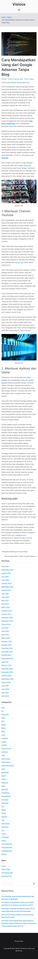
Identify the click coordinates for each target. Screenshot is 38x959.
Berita (3, 725)
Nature (3, 779)
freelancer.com (20, 535)
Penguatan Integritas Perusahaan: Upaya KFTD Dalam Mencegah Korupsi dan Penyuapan (18, 909)
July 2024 (5, 576)
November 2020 (7, 672)
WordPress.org (6, 876)
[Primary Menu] (19, 10)
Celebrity (4, 738)
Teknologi (4, 827)
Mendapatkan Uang (23, 82)
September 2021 (7, 658)
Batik (3, 718)
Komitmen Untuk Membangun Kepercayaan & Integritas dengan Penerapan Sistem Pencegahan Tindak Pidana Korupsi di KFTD (18, 923)
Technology (5, 823)
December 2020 (7, 668)
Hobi (3, 755)
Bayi (3, 721)
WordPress (18, 950)
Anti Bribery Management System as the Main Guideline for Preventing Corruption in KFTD (17, 903)
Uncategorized (6, 844)
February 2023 (6, 611)
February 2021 (6, 665)
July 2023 (5, 594)
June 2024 (5, 580)
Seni (3, 820)
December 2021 (7, 648)
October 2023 (6, 583)
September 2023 (7, 587)
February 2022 (6, 641)
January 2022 (6, 645)
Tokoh (3, 834)
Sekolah (4, 817)
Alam (3, 707)
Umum (3, 840)
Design (3, 742)
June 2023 (5, 597)
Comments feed (7, 873)
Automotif (5, 714)
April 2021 (5, 662)
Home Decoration (7, 765)
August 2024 (6, 573)
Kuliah (3, 776)
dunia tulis (27, 165)
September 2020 (7, 679)
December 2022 (7, 617)
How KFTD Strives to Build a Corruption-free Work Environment (17, 916)
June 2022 (5, 631)
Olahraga (4, 782)
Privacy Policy (19, 941)
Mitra (5, 79)
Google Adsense (12, 82)
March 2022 (5, 638)
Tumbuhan (5, 837)
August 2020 (6, 682)
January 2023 (6, 614)
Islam (3, 769)
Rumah (3, 813)
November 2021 (7, 651)
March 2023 (5, 607)
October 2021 (6, 655)
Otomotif (4, 789)
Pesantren (4, 803)
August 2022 (6, 624)
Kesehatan (5, 772)
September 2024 (7, 570)
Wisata (3, 854)
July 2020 (5, 686)
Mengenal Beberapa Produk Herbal (15, 552)
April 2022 (5, 634)
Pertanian (4, 800)
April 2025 (5, 566)
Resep (3, 810)
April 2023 (5, 604)
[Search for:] (19, 883)
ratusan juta (19, 262)
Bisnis (32, 79)
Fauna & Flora (6, 748)
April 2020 (5, 696)
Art (2, 711)
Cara (3, 735)
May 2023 (5, 600)
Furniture (4, 752)
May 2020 (5, 692)
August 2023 (6, 590)
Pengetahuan (6, 796)
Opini (3, 786)
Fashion (4, 745)
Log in (3, 866)
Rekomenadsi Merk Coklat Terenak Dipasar (20, 556)
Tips (3, 830)
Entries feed (5, 869)
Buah (3, 731)
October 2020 (6, 675)
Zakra (30, 948)
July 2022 (5, 628)
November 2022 (7, 621)
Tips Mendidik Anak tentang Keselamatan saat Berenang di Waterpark (17, 897)
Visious (19, 4)
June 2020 (5, 689)
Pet (2, 806)
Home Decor (6, 759)
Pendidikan (5, 793)
